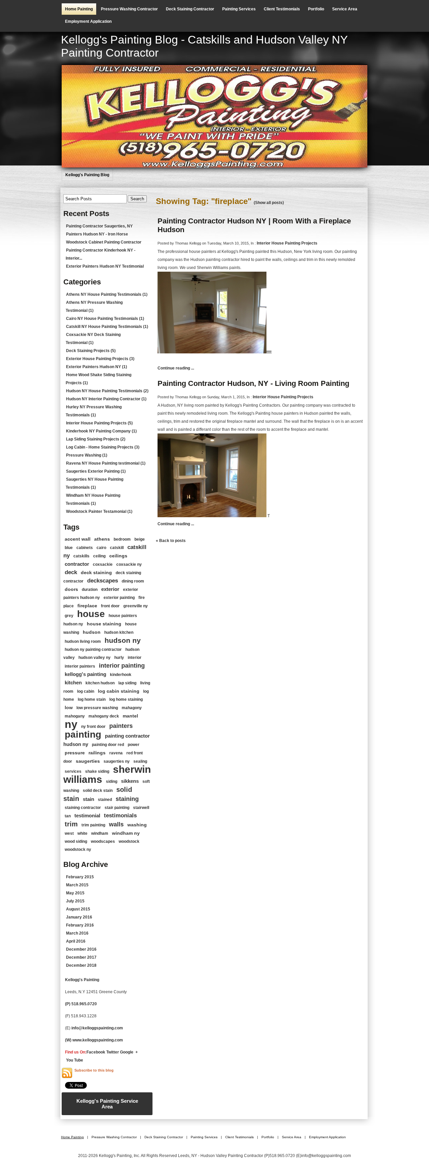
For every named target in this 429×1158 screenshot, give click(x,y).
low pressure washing (97, 707)
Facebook (95, 1052)
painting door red (108, 744)
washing (137, 824)
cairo (101, 547)
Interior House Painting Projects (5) (99, 423)
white (82, 833)
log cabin (85, 691)
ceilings (118, 555)
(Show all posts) (269, 202)
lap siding (127, 683)
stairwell (141, 807)
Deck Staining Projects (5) (91, 350)
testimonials (120, 815)
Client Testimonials (282, 9)
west (69, 833)
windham (99, 833)
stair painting (117, 807)
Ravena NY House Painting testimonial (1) (105, 463)
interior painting (122, 665)
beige (139, 539)
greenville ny (135, 606)
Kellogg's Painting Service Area (107, 1103)
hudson (92, 632)
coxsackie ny (129, 564)
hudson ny (123, 640)
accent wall (77, 539)
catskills (81, 556)
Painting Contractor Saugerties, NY (99, 226)
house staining (104, 623)
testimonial (87, 815)
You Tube (74, 1060)
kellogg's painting (85, 674)
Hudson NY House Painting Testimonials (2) (107, 391)
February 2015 (80, 877)
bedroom (122, 539)
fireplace (87, 605)
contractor (77, 564)
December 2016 (81, 949)
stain (88, 799)
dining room (133, 581)
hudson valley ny (94, 657)
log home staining (126, 699)
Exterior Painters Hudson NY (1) (96, 366)
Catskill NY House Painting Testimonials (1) (107, 326)
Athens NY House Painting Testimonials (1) (106, 294)
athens (102, 539)
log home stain (92, 699)
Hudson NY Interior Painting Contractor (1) (106, 399)
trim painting (93, 825)
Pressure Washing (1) (86, 455)
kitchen (73, 682)
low (69, 707)
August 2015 (78, 909)
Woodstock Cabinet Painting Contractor (103, 242)
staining (127, 799)
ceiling (99, 556)
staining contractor (83, 807)
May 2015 (75, 893)
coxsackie (103, 564)
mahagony (132, 707)
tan (68, 816)
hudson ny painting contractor (93, 649)
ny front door (93, 726)
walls (116, 824)
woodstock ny (78, 849)
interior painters (80, 666)
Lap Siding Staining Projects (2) (95, 439)
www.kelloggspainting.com (98, 1040)
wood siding (76, 841)
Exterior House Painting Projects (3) (100, 358)
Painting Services (239, 9)
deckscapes (102, 580)
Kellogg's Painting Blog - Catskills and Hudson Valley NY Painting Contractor (204, 46)
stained (105, 799)
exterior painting (119, 597)
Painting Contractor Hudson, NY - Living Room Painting (253, 383)
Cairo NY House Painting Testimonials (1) (105, 318)
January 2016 (79, 917)
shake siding (97, 771)
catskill (117, 547)
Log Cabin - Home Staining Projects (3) (102, 447)
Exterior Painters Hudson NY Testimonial (105, 266)
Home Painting (79, 9)
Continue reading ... (176, 368)
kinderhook (120, 674)
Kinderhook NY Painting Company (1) (101, 431)
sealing (140, 761)
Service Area (344, 9)
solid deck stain (98, 790)
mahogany (75, 716)
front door (110, 606)
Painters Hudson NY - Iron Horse (97, 234)
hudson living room (83, 641)
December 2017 (81, 957)
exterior (110, 589)
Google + (129, 1052)
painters (121, 726)
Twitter (112, 1052)
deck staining (96, 572)
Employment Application (88, 21)
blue (69, 547)
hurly (119, 657)
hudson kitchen (118, 632)
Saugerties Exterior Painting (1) (96, 471)
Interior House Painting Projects (287, 243)
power (133, 744)
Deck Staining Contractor (190, 9)
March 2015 (77, 885)
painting (83, 734)
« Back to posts (171, 540)
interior (134, 657)
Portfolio (316, 9)
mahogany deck (103, 716)
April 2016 (75, 941)
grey (69, 615)
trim (71, 824)
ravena (116, 753)
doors (71, 589)
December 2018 (81, 965)
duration (90, 589)
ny (71, 724)
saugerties (88, 761)
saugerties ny (117, 761)
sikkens (130, 781)
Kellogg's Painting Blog (87, 175)
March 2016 (77, 933)
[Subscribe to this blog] (67, 1073)
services (73, 771)
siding (111, 781)
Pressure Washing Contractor (129, 9)
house (91, 614)
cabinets (84, 547)
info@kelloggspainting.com (97, 1028)
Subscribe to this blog (94, 1070)
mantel (130, 716)
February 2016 (80, 925)
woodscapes (103, 841)
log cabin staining (118, 691)
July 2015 (75, 901)
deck (71, 572)
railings (97, 752)
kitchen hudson (100, 683)
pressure (75, 752)
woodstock (129, 841)
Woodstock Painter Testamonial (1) (99, 511)
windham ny (126, 833)
